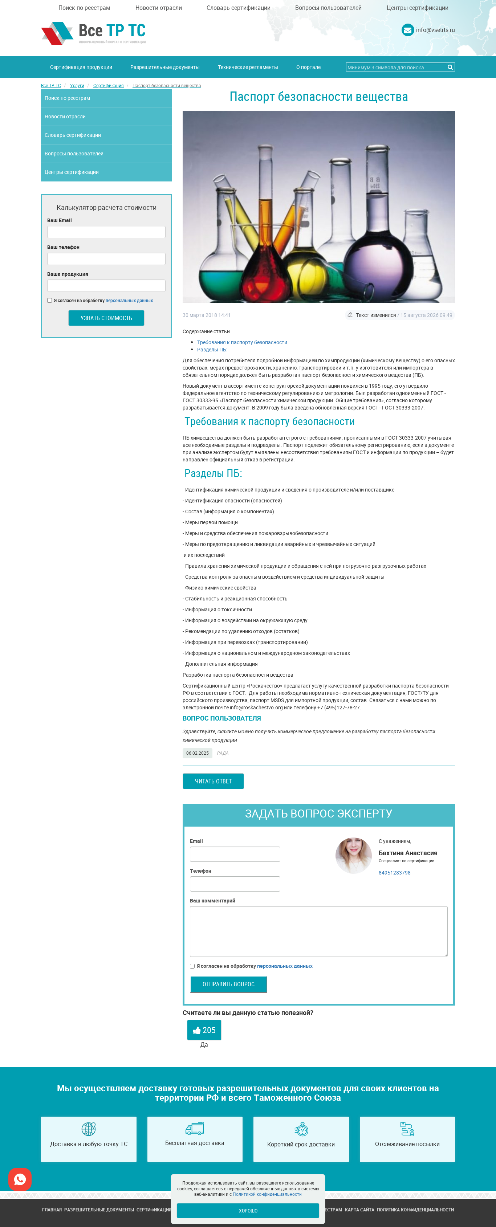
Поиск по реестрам (84, 8)
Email (196, 840)
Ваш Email (59, 220)
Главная (52, 1209)
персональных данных (285, 965)
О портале (308, 67)
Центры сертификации (417, 8)
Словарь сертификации (239, 8)
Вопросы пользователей (328, 8)
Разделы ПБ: (212, 349)
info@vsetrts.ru (435, 30)
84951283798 (395, 872)
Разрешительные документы (165, 67)
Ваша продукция (67, 273)
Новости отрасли (158, 8)
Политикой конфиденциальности (267, 1194)
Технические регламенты (248, 67)
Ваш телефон (63, 247)
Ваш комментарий (212, 900)
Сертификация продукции (81, 67)
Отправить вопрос (229, 984)
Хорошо (248, 1210)
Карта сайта (359, 1209)
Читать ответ (213, 781)
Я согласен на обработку (255, 965)
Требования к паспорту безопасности (242, 342)
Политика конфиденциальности (415, 1209)
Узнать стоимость (106, 318)
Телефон (200, 870)
